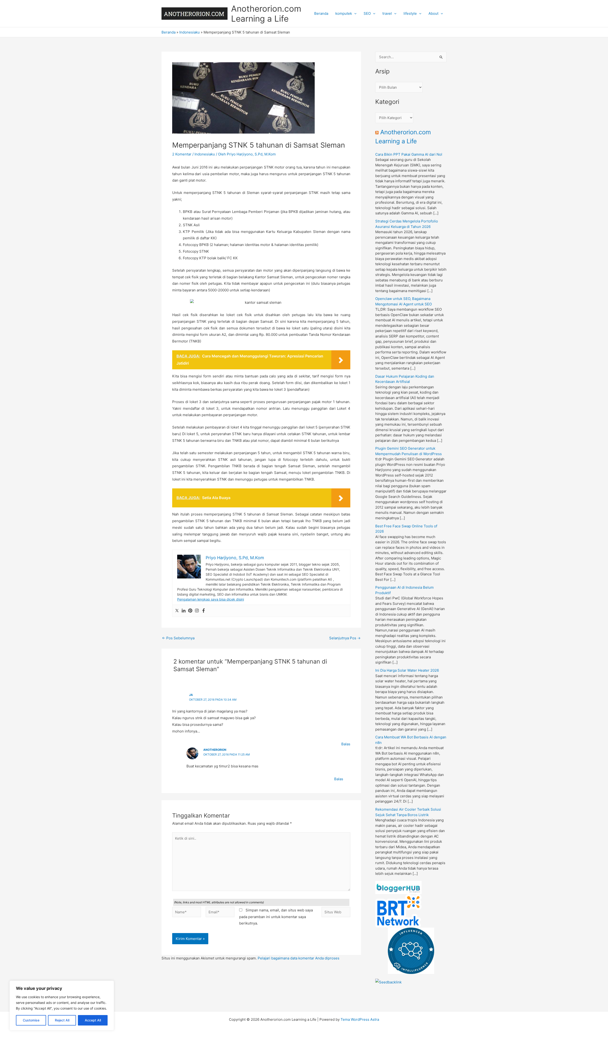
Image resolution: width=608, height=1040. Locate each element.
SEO (367, 13)
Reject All (62, 1020)
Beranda (321, 13)
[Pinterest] (190, 610)
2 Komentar (181, 154)
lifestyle (410, 13)
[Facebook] (203, 610)
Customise (31, 1020)
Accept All (93, 1020)
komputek (343, 13)
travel (387, 13)
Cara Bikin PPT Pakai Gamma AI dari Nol (408, 154)
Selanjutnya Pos (345, 638)
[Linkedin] (183, 610)
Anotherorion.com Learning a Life (266, 14)
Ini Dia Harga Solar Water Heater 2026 (407, 670)
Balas (345, 744)
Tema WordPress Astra (360, 1019)
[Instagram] (197, 610)
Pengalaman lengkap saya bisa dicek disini (210, 599)
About (433, 13)
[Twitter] (177, 610)
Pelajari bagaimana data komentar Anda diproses (298, 958)
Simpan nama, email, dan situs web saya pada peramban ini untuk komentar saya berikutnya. (276, 917)
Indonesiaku (189, 32)
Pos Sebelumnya (178, 638)
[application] (354, 13)
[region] (62, 1005)
